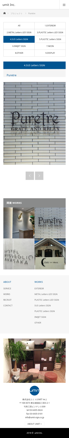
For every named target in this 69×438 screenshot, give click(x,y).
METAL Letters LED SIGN (45, 294)
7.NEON (50, 46)
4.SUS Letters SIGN (19, 39)
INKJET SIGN (40, 317)
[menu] (64, 4)
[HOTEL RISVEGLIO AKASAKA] (18, 253)
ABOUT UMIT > (34, 423)
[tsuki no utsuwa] (50, 253)
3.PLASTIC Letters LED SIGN (50, 32)
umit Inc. (38, 432)
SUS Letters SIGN (42, 305)
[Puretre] (50, 222)
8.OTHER (19, 53)
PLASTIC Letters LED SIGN (46, 299)
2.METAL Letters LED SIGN (19, 32)
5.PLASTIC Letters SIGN (50, 39)
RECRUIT (7, 299)
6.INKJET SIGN (19, 46)
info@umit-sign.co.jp (34, 417)
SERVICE (7, 288)
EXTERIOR (39, 288)
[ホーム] (4, 12)
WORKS (6, 294)
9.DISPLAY (50, 53)
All (19, 25)
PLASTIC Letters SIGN (44, 311)
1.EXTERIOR (50, 25)
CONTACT (8, 305)
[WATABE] (18, 222)
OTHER (37, 322)
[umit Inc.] (29, 4)
